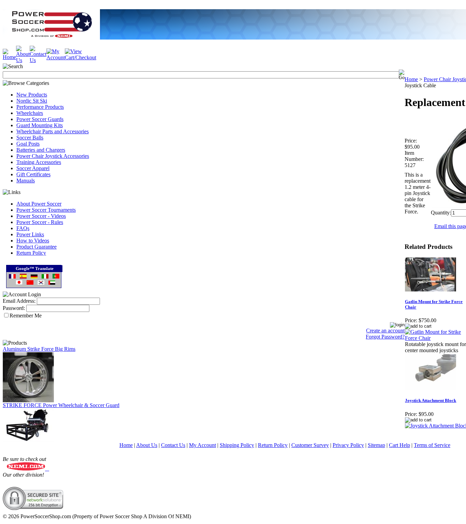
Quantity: (441, 212)
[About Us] (23, 60)
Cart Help (399, 445)
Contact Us (173, 445)
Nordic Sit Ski (31, 101)
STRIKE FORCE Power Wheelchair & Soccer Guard (61, 405)
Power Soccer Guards (39, 119)
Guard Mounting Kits (39, 125)
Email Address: (19, 301)
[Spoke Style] (28, 400)
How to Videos (32, 240)
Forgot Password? (385, 337)
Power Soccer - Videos (41, 216)
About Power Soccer (38, 204)
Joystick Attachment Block (430, 400)
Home (411, 79)
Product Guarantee (36, 247)
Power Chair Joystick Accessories (52, 156)
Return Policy (31, 253)
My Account (202, 445)
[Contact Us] (38, 60)
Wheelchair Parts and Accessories (52, 131)
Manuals (25, 180)
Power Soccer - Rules (39, 222)
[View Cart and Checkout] (80, 57)
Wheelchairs (29, 113)
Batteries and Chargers (40, 150)
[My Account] (55, 57)
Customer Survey (310, 445)
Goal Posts (28, 144)
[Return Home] (9, 57)
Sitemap (376, 445)
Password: (14, 308)
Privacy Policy (348, 445)
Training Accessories (38, 162)
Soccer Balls (29, 137)
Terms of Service (432, 445)
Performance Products (40, 107)
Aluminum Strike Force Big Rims (39, 349)
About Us (146, 445)
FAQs (22, 228)
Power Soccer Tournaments (46, 210)
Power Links (30, 234)
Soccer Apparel (32, 168)
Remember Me (26, 315)
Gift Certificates (33, 174)
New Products (31, 95)
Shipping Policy (237, 445)
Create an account (385, 330)
